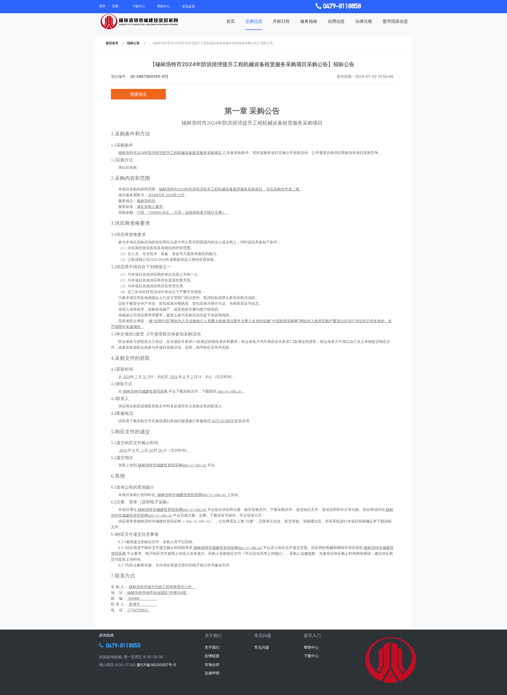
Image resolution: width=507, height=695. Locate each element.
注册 (115, 6)
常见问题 (261, 647)
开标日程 (281, 21)
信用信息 (336, 21)
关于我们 (212, 647)
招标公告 (133, 43)
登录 (102, 6)
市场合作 (212, 664)
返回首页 (112, 43)
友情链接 (212, 655)
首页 (230, 21)
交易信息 (253, 21)
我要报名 (138, 94)
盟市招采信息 (395, 21)
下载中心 (138, 6)
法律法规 (363, 21)
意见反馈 (188, 6)
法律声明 (212, 673)
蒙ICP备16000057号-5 (156, 664)
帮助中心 (163, 6)
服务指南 (308, 21)
